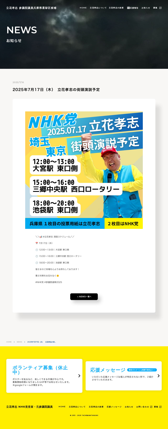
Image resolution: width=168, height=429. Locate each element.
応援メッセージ (114, 407)
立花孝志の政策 (116, 8)
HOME (83, 8)
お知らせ (146, 8)
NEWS (19, 342)
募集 (155, 8)
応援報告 (134, 8)
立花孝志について (98, 8)
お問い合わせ (142, 407)
